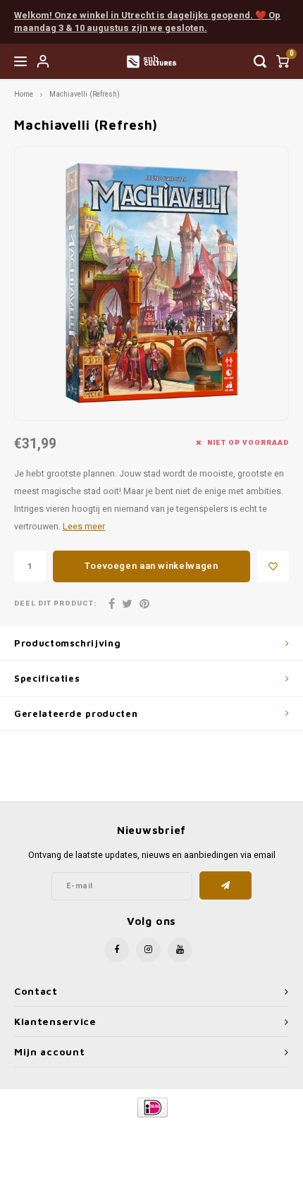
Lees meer (84, 526)
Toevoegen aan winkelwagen (151, 565)
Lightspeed (208, 1131)
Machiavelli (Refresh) (84, 94)
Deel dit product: (55, 603)
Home (23, 94)
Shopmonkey (151, 1142)
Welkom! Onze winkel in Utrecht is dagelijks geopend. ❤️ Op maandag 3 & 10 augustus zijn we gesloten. (147, 21)
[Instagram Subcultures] (148, 950)
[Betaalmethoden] (152, 1106)
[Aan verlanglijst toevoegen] (273, 566)
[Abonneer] (225, 885)
